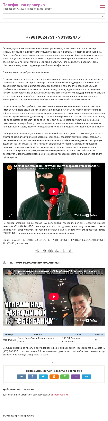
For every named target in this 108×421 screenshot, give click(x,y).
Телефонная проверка (24, 5)
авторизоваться (59, 394)
